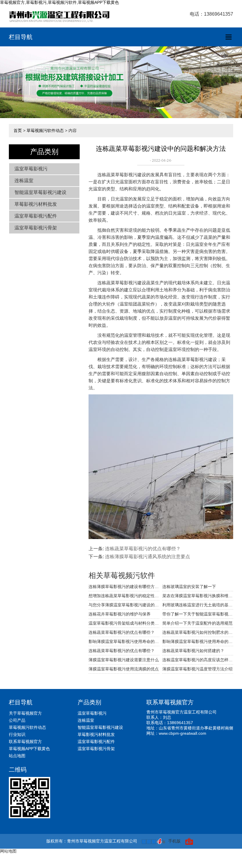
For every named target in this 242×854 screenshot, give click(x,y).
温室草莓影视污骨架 (35, 227)
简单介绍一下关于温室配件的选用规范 (197, 623)
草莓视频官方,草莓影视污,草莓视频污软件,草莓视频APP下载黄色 (59, 2)
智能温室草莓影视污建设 (40, 192)
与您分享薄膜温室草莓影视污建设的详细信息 (124, 604)
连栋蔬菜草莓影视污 (117, 174)
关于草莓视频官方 (25, 713)
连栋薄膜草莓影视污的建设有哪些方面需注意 (124, 586)
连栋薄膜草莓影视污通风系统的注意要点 (147, 556)
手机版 (174, 841)
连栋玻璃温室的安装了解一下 (189, 586)
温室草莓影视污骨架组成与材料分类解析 (124, 623)
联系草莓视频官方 (25, 741)
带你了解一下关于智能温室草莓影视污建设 (197, 614)
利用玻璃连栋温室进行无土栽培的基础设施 (197, 604)
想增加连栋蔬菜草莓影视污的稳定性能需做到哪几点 (124, 595)
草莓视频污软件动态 (45, 130)
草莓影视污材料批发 (35, 204)
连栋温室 (23, 180)
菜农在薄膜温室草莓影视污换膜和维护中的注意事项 (197, 595)
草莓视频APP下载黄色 (29, 748)
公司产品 (17, 720)
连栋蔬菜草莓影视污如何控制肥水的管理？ (197, 632)
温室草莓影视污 (31, 168)
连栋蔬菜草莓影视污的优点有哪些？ (122, 650)
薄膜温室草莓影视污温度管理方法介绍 (197, 669)
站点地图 (17, 755)
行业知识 (17, 734)
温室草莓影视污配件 (35, 215)
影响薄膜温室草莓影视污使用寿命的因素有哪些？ (197, 641)
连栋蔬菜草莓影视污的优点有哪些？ (143, 548)
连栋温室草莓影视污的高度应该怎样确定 (197, 659)
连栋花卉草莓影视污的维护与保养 (120, 614)
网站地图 (8, 851)
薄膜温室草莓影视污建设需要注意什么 (124, 659)
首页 (18, 130)
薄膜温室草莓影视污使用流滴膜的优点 (124, 669)
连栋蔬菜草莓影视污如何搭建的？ (193, 650)
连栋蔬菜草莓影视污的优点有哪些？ (122, 632)
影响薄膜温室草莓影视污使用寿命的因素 (124, 641)
